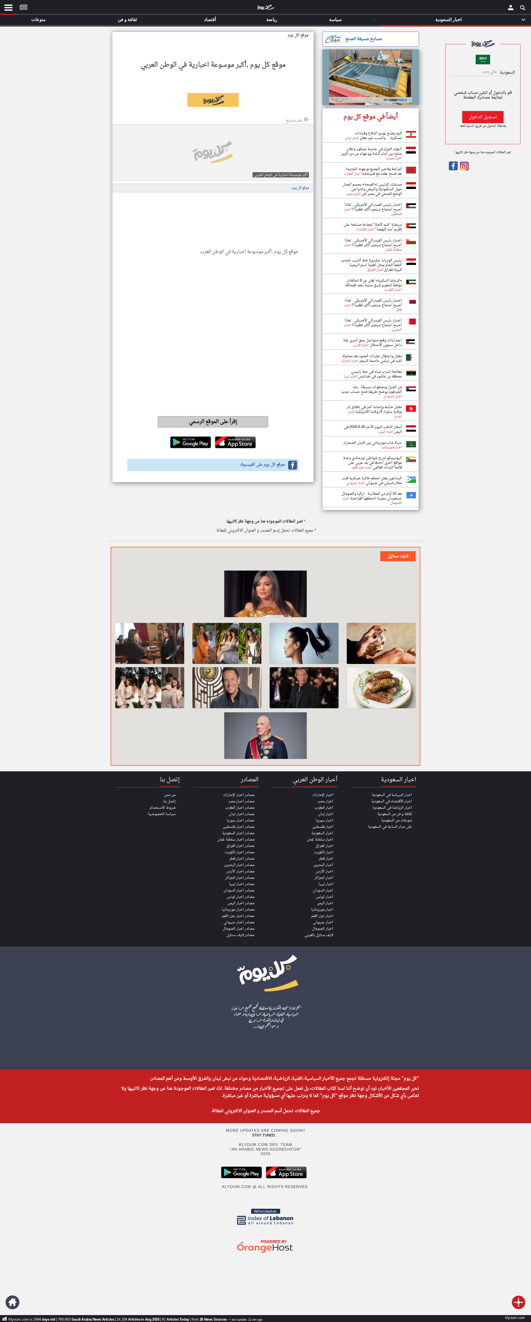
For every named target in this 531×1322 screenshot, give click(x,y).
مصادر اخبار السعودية (238, 833)
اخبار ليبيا (325, 884)
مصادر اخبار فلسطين (238, 826)
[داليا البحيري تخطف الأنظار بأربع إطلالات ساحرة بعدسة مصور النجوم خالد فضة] (227, 643)
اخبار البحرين (323, 865)
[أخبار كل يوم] (265, 8)
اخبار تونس (324, 896)
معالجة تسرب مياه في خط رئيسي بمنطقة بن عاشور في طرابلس (376, 374)
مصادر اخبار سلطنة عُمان (235, 839)
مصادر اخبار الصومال (238, 928)
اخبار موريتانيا (322, 909)
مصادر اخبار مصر (241, 801)
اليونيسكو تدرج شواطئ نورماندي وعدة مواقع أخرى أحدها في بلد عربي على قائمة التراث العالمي (372, 463)
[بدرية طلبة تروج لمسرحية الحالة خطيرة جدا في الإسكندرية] (265, 594)
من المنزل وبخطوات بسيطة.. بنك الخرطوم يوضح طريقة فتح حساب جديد (371, 389)
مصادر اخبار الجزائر (239, 877)
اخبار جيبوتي (323, 922)
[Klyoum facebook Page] (453, 169)
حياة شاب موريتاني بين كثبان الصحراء (372, 442)
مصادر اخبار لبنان (241, 814)
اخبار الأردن (324, 871)
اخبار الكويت (323, 852)
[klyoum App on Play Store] (243, 1177)
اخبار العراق (324, 845)
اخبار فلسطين (322, 826)
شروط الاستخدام (163, 807)
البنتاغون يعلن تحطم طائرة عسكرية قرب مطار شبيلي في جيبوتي (372, 480)
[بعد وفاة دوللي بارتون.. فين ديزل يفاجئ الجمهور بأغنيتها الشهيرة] (304, 687)
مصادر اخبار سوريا (240, 820)
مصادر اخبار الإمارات (238, 795)
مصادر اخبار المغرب (239, 807)
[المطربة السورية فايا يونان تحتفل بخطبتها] (149, 687)
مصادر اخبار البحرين (239, 865)
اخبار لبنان (325, 814)
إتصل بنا (169, 801)
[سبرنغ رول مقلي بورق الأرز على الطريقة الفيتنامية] (381, 687)
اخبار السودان (323, 890)
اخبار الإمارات (322, 795)
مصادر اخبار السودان (238, 890)
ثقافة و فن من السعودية (394, 814)
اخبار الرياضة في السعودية (392, 807)
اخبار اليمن (325, 903)
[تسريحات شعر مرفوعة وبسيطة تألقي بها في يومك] (304, 643)
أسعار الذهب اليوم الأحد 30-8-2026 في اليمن (373, 429)
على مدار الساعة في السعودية (390, 826)
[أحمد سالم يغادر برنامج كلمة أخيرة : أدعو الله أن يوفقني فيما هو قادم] (227, 687)
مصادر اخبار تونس (240, 896)
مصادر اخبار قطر (241, 858)
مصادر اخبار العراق (240, 845)
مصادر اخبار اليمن (241, 903)
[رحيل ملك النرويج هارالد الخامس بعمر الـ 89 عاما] (265, 736)
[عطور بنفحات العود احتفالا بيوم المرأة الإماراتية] (381, 643)
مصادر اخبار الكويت (239, 852)
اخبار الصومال (322, 928)
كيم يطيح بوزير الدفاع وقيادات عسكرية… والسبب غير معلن (378, 135)
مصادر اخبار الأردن (240, 871)
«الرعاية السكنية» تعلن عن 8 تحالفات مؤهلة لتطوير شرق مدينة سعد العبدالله (373, 283)
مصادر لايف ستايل (240, 935)
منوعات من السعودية (396, 820)
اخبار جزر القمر (322, 916)
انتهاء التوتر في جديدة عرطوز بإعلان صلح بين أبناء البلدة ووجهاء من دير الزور (371, 151)
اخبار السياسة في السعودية (392, 795)
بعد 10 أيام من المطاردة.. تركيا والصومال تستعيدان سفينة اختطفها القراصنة (372, 496)
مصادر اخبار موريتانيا (238, 909)
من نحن (170, 795)
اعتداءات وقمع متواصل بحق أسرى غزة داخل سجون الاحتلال (372, 343)
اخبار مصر (325, 801)
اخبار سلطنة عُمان (320, 839)
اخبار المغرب (323, 807)
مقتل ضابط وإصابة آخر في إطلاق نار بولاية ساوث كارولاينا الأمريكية (374, 409)
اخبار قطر (326, 858)
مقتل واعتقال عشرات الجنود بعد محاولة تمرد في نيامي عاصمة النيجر (372, 358)
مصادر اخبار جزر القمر (238, 916)
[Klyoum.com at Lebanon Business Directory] (265, 1226)
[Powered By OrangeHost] (265, 1253)
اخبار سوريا (324, 820)
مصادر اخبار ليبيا (241, 884)
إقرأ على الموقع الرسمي (213, 422)
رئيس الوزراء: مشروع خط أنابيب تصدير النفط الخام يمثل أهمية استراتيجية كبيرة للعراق (371, 265)
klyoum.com (515, 1318)
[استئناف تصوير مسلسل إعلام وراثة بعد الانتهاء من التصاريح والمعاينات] (149, 643)
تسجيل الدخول (483, 117)
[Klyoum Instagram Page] (464, 169)
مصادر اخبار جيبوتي (238, 922)
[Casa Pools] (370, 77)
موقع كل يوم (298, 35)
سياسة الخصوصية (162, 814)
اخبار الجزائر (323, 877)
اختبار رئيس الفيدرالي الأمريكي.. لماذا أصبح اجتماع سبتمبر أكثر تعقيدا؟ (373, 207)
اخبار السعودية (322, 833)
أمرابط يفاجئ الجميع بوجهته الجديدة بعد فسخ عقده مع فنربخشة (374, 171)
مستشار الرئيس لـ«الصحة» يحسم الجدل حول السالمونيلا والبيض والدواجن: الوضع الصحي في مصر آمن (372, 189)
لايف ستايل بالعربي (318, 935)
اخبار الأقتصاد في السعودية (391, 801)
